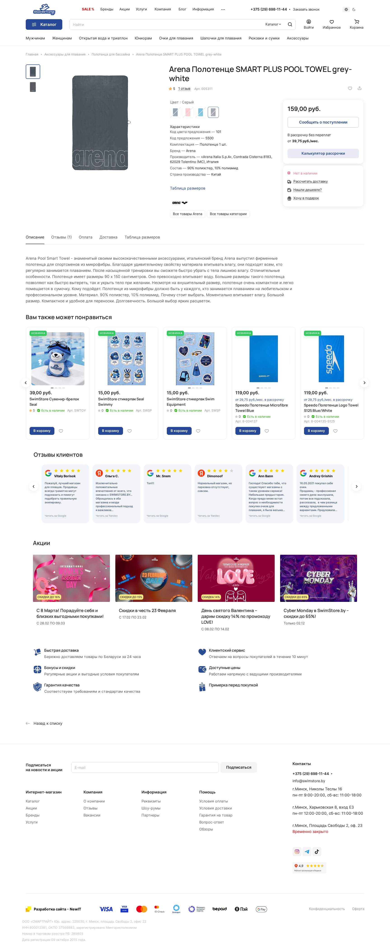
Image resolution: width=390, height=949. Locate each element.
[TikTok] (316, 851)
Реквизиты (151, 801)
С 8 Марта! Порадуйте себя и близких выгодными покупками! (70, 613)
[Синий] (175, 112)
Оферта (358, 909)
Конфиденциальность (327, 909)
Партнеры (150, 815)
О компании (94, 801)
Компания (93, 792)
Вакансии (92, 815)
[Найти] (290, 24)
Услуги (32, 822)
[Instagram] (297, 851)
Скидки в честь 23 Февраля (147, 610)
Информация (154, 792)
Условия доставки (215, 808)
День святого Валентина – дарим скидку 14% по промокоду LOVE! (235, 616)
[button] (25, 382)
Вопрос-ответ (211, 822)
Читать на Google (55, 515)
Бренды (32, 815)
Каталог (33, 801)
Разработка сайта (50, 909)
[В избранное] (350, 88)
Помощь (207, 792)
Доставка (109, 237)
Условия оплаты (213, 801)
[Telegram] (306, 851)
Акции (31, 808)
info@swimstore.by (308, 781)
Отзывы (91, 808)
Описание (35, 237)
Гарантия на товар (215, 815)
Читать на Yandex (107, 515)
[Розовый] (188, 112)
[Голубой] (200, 112)
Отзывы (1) (61, 237)
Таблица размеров (187, 188)
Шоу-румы (151, 808)
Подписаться (238, 767)
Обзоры (206, 829)
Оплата (86, 237)
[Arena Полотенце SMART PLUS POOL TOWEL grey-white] (101, 122)
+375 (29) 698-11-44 (269, 9)
